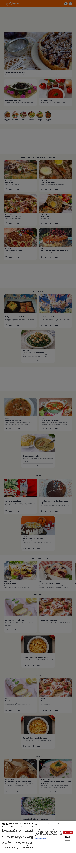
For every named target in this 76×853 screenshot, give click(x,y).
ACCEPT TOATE (68, 832)
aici (19, 843)
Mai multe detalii (19, 832)
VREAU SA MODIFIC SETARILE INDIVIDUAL (67, 838)
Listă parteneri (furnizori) (40, 838)
